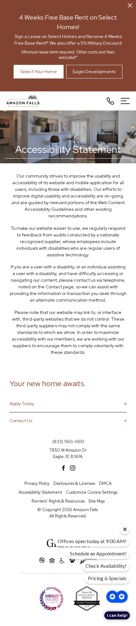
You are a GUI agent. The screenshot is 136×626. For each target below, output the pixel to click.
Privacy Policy (37, 483)
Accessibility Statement (40, 492)
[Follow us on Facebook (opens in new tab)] (63, 468)
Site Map (97, 501)
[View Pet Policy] (72, 560)
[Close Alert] (130, 6)
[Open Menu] (125, 101)
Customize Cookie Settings (91, 492)
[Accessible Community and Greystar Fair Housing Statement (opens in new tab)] (62, 560)
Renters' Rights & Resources (58, 501)
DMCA (105, 483)
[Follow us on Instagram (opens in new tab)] (72, 468)
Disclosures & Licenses (74, 483)
